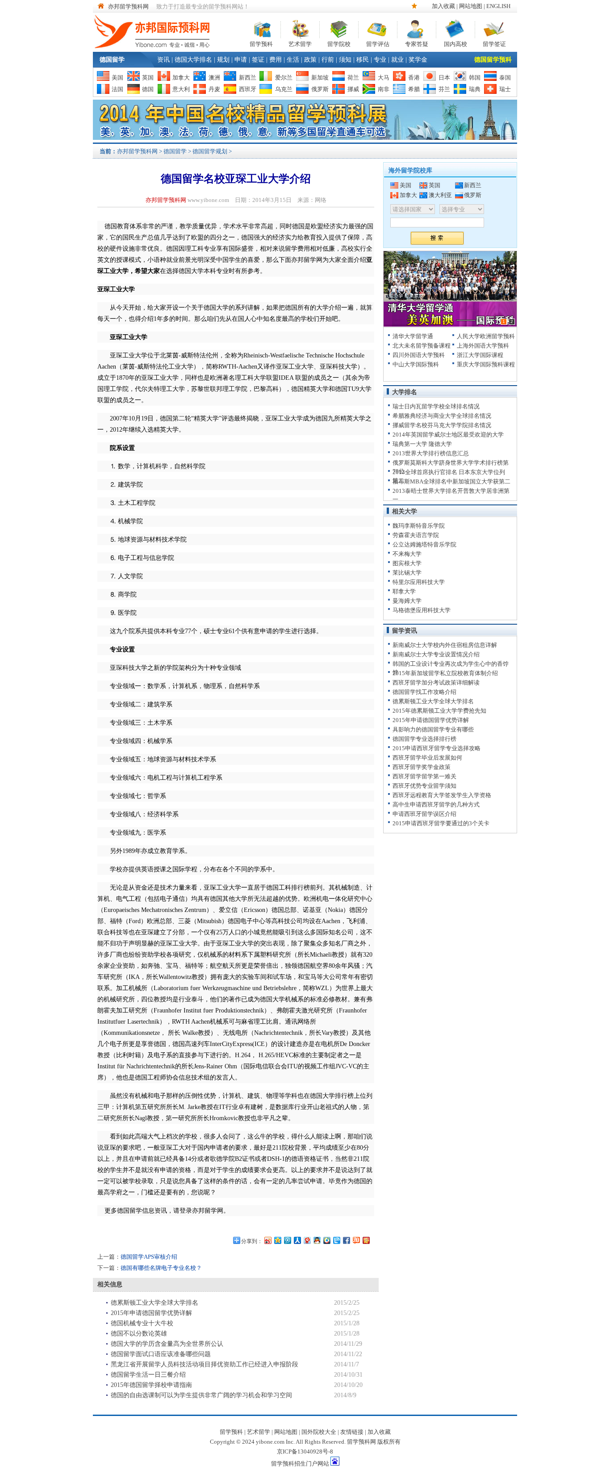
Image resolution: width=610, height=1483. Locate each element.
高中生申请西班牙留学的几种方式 (436, 804)
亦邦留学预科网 (128, 6)
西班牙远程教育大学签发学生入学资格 (442, 795)
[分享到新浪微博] (267, 1240)
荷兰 (353, 77)
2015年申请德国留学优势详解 (151, 1313)
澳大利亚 (440, 195)
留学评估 (377, 43)
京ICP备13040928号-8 (305, 1451)
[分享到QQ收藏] (326, 1240)
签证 (258, 59)
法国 (117, 89)
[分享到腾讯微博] (287, 1240)
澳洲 (214, 77)
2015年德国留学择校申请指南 (151, 1385)
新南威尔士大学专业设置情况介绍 (436, 654)
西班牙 (247, 89)
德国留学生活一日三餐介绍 (148, 1374)
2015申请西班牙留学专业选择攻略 (436, 748)
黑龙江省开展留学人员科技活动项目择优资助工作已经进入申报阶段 (204, 1364)
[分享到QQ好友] (317, 1240)
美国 (117, 77)
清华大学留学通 (413, 336)
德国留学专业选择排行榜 (424, 738)
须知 (345, 59)
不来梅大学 (407, 553)
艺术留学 (300, 43)
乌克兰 (283, 89)
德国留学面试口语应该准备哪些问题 (161, 1354)
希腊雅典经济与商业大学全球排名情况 (442, 415)
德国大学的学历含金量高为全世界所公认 (167, 1343)
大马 (383, 77)
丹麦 (214, 89)
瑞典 (474, 89)
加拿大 (181, 77)
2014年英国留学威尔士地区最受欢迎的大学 (448, 434)
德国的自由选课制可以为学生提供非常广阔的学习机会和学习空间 (201, 1395)
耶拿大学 (404, 591)
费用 (275, 59)
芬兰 (444, 89)
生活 (293, 59)
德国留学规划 (209, 151)
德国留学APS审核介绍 (149, 1256)
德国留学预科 (493, 59)
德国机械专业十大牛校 (142, 1323)
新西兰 (247, 77)
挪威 (353, 89)
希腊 (414, 89)
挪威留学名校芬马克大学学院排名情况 (442, 425)
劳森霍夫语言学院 (416, 535)
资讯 (163, 59)
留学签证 (494, 43)
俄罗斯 (320, 89)
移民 (362, 59)
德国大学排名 (193, 59)
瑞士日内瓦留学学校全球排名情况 (436, 406)
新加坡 (320, 77)
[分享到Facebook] (346, 1240)
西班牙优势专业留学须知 (424, 785)
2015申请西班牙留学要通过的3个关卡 (441, 823)
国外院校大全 (318, 1431)
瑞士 (505, 89)
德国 (148, 89)
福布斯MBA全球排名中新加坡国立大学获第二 (451, 481)
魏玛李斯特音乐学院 (419, 525)
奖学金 (418, 59)
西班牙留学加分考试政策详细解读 (436, 682)
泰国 (505, 77)
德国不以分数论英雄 (139, 1333)
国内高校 (455, 43)
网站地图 (470, 6)
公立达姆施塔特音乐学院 (424, 544)
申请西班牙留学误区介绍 (424, 814)
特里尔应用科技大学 (419, 582)
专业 (380, 59)
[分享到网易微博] (307, 1240)
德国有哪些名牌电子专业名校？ (161, 1268)
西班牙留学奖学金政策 (422, 767)
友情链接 (351, 1431)
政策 (310, 59)
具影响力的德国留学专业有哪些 (433, 729)
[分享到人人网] (297, 1240)
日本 (444, 77)
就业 (397, 59)
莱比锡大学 (407, 572)
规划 (223, 59)
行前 (328, 59)
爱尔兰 (283, 77)
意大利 (181, 89)
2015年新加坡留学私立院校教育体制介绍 (445, 673)
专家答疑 (416, 43)
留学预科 (261, 43)
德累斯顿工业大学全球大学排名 (154, 1302)
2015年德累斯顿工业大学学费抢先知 (439, 710)
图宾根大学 (407, 563)
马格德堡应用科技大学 (422, 610)
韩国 (474, 77)
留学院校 (339, 43)
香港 (414, 77)
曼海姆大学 (407, 600)
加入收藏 (443, 6)
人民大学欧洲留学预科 (486, 336)
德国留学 (112, 59)
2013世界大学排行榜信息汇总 (431, 453)
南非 (383, 89)
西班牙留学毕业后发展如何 (427, 757)
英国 (148, 77)
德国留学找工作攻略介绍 (424, 692)
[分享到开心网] (366, 1240)
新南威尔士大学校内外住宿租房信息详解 (445, 645)
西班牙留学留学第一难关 (424, 776)
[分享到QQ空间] (277, 1240)
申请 (240, 59)
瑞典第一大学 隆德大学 (422, 444)
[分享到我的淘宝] (356, 1240)
